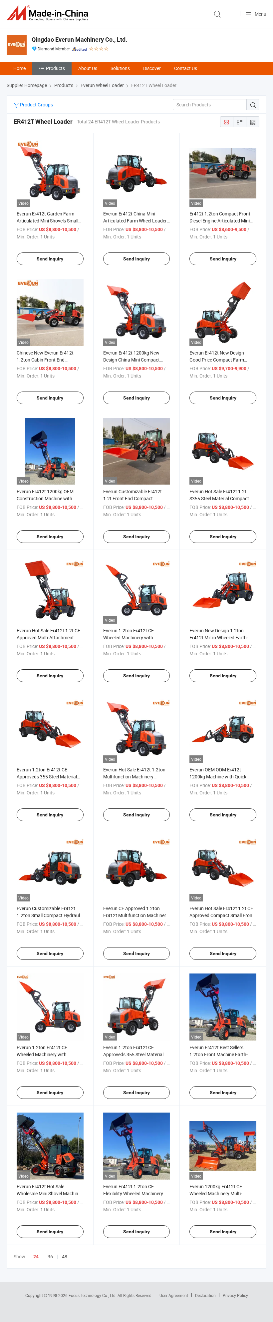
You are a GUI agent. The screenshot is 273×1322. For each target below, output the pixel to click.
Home (19, 68)
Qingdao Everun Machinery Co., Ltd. (79, 39)
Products (55, 68)
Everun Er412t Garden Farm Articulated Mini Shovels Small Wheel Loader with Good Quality (50, 220)
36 (50, 1256)
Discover (152, 68)
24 (36, 1256)
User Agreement (173, 1295)
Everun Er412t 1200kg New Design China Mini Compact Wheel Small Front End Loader (134, 360)
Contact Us (185, 68)
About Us (87, 68)
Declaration (205, 1295)
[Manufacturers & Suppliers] (49, 13)
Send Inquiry (50, 258)
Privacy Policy (235, 1295)
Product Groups (36, 104)
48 (64, 1256)
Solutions (120, 68)
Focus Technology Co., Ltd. (93, 1295)
